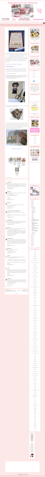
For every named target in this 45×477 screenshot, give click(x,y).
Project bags (33, 221)
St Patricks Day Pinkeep (35, 371)
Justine (8, 227)
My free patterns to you (35, 334)
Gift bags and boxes (35, 297)
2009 (32, 244)
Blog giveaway (35, 256)
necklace (35, 416)
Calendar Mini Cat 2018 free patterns (35, 262)
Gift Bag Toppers (35, 295)
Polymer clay (35, 361)
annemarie (8, 182)
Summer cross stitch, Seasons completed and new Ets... (35, 228)
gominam (8, 278)
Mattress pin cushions (35, 320)
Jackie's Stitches (9, 238)
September (33, 211)
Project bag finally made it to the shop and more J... (35, 220)
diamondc (8, 191)
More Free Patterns (16, 25)
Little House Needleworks (35, 318)
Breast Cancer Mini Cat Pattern (35, 260)
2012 (32, 240)
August (33, 212)
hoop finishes (35, 410)
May (32, 216)
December (33, 207)
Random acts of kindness (35, 365)
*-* (7, 267)
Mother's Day (35, 324)
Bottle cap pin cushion (35, 258)
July (32, 213)
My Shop (22, 25)
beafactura (8, 248)
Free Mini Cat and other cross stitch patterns (6, 25)
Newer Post (11, 290)
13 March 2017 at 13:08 (10, 199)
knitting (35, 412)
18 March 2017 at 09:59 (10, 275)
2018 (32, 205)
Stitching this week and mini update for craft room (17, 174)
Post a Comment (9, 285)
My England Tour (35, 328)
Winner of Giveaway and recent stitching (14, 163)
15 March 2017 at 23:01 (10, 245)
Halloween (35, 301)
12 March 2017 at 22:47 (10, 188)
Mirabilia (35, 322)
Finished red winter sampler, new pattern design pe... (34, 224)
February (33, 232)
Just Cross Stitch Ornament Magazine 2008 (35, 305)
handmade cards (35, 406)
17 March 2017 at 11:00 (10, 252)
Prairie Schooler (35, 363)
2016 (32, 235)
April (32, 217)
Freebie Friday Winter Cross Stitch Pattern (34, 230)
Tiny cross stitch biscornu (35, 375)
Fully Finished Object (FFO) (35, 293)
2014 (32, 238)
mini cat (35, 414)
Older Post (22, 290)
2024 (32, 202)
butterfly (8, 202)
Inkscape (35, 303)
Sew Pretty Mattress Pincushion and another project (23, 164)
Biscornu (35, 254)
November (33, 208)
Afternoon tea (35, 250)
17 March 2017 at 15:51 (10, 264)
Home (17, 293)
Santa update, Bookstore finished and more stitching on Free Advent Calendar (19, 164)
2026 (32, 200)
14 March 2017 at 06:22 (10, 235)
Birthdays (35, 252)
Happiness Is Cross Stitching (24, 474)
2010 (32, 243)
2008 (32, 245)
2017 (32, 206)
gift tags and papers (35, 404)
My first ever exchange (35, 332)
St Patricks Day (35, 369)
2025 (32, 201)
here (15, 73)
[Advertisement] (34, 173)
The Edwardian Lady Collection (35, 373)
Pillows (35, 140)
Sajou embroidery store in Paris (35, 367)
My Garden (35, 330)
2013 (32, 239)
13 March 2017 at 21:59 (10, 224)
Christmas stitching (10, 162)
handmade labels (35, 408)
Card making (35, 264)
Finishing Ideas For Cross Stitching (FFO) (30, 25)
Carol (8, 255)
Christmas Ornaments (35, 266)
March (33, 218)
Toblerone (35, 377)
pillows (35, 418)
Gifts (35, 299)
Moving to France (35, 326)
